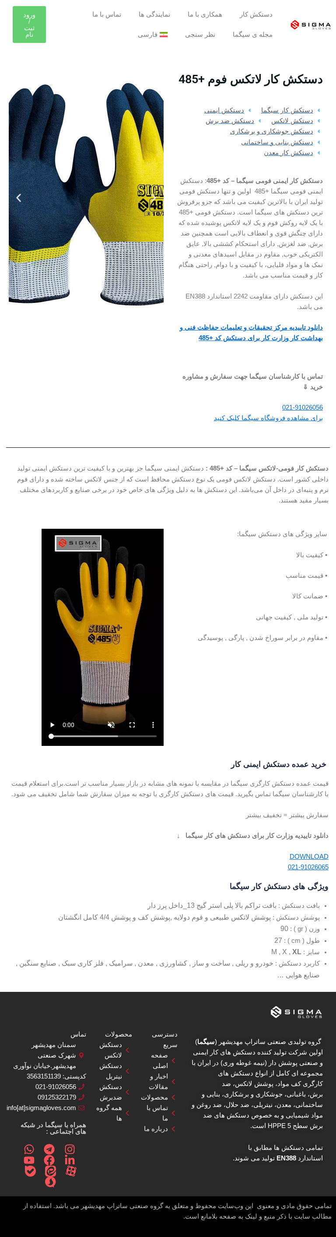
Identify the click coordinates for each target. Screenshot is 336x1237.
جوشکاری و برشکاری (253, 1094)
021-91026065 (308, 867)
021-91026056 (302, 407)
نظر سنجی (200, 34)
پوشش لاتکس (254, 1083)
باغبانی (296, 1094)
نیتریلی (263, 1104)
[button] (153, 198)
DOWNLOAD (309, 856)
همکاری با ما (205, 14)
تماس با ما (106, 14)
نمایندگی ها (154, 14)
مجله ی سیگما (253, 34)
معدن (283, 1104)
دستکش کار (256, 14)
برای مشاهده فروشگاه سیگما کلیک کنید (268, 418)
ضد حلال (237, 1104)
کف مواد (289, 1083)
